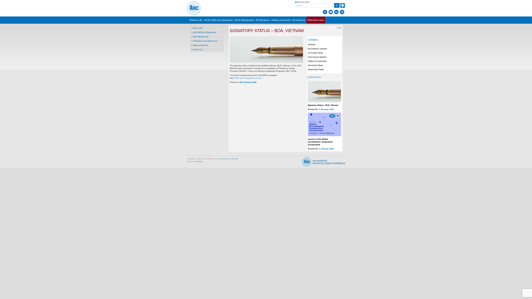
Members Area (316, 20)
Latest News (314, 77)
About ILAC (197, 20)
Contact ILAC (225, 158)
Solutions (199, 161)
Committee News (315, 52)
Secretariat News (315, 65)
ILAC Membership (245, 20)
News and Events (282, 20)
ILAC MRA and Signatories (219, 20)
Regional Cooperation (317, 61)
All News (311, 44)
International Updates (317, 57)
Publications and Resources (205, 40)
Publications (263, 20)
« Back (339, 27)
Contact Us (299, 20)
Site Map (234, 158)
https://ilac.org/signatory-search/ (248, 78)
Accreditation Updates (317, 48)
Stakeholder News (316, 69)
